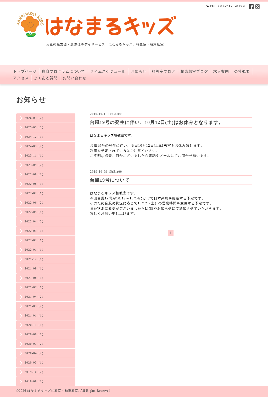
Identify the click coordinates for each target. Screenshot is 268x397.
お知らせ (139, 71)
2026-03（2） (35, 117)
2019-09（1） (35, 381)
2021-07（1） (35, 287)
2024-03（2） (35, 146)
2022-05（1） (35, 212)
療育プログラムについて (63, 71)
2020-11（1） (35, 324)
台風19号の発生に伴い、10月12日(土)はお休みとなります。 (157, 122)
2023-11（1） (35, 155)
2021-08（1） (35, 277)
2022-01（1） (35, 249)
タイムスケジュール (108, 71)
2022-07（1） (35, 193)
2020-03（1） (35, 362)
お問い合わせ (74, 78)
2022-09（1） (35, 174)
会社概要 (242, 71)
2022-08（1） (35, 183)
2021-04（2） (35, 296)
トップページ (25, 71)
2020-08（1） (35, 334)
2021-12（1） (35, 259)
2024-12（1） (35, 136)
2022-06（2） (35, 202)
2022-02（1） (35, 240)
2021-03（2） (35, 306)
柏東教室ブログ (194, 71)
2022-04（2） (35, 221)
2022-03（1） (35, 230)
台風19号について (110, 180)
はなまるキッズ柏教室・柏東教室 (52, 391)
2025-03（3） (35, 127)
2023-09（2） (35, 164)
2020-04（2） (35, 353)
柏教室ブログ (163, 71)
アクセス (21, 78)
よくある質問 (46, 78)
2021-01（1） (35, 315)
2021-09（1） (35, 268)
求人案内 (221, 71)
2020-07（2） (35, 343)
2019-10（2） (35, 371)
